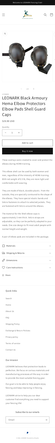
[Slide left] (21, 89)
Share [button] (8, 275)
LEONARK (23, 438)
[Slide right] (34, 89)
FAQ (7, 317)
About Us (10, 311)
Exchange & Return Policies (18, 330)
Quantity (5, 127)
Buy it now (27, 151)
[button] (3, 15)
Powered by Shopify (33, 438)
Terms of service (13, 343)
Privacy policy (12, 337)
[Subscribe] (46, 420)
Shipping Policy (13, 324)
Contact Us (11, 349)
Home (8, 305)
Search (9, 298)
